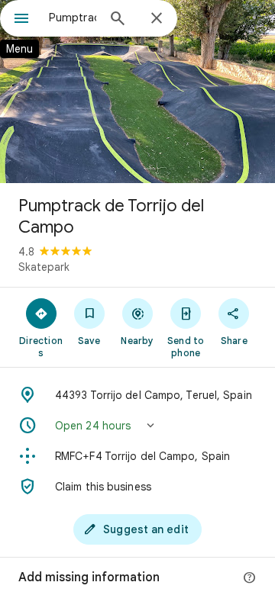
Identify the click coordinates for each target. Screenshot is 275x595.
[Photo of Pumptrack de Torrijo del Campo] (137, 91)
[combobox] (72, 17)
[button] (137, 425)
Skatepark (44, 267)
